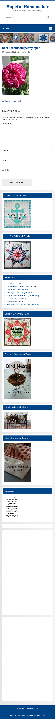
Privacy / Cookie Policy (27, 709)
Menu (6, 28)
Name (5, 151)
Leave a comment (13, 101)
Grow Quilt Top (14, 283)
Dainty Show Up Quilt (17, 298)
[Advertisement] (12, 572)
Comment (7, 124)
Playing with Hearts (16, 301)
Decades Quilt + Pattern (17, 289)
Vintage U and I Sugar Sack (19, 292)
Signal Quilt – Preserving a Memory (23, 295)
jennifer (23, 52)
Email (5, 161)
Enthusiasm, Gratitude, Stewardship (23, 304)
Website (6, 170)
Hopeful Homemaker (27, 6)
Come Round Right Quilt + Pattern (22, 286)
